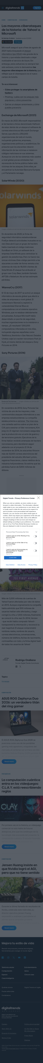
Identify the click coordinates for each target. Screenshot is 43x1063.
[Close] (39, 498)
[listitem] (21, 532)
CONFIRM (12, 557)
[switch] (35, 536)
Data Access (21, 565)
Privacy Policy (32, 565)
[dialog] (21, 532)
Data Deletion (10, 565)
